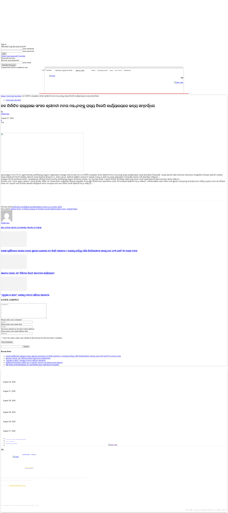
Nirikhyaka (5, 114)
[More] (39, 126)
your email (27, 63)
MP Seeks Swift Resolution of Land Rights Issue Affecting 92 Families (32, 365)
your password (28, 51)
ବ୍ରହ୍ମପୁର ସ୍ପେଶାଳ (13, 96)
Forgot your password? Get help (13, 56)
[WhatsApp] (30, 126)
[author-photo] (6, 221)
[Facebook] (173, 70)
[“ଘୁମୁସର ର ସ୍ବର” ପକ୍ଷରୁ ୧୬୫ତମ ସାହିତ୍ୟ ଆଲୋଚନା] (14, 290)
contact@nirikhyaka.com (17, 485)
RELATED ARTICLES (11, 228)
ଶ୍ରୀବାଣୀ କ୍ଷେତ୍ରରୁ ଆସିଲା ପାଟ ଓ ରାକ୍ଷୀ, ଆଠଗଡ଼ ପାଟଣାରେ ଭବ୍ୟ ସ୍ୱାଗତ (34, 362)
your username (28, 49)
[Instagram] (176, 70)
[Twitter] (178, 70)
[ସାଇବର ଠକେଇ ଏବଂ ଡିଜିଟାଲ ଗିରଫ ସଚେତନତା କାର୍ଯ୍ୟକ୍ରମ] (14, 268)
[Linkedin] (15, 496)
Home (3, 96)
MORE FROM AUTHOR (31, 228)
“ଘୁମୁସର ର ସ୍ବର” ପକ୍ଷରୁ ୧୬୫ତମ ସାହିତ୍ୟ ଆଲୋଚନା (25, 295)
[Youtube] (184, 70)
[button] (183, 90)
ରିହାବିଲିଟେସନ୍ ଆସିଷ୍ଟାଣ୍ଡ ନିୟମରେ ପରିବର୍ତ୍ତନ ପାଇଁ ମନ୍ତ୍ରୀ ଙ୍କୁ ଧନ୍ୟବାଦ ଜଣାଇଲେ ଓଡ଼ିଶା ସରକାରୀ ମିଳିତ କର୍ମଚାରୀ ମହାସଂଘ (44, 378)
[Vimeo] (181, 70)
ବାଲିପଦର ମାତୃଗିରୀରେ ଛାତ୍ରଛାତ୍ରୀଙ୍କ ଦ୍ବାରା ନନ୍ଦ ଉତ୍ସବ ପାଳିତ (37, 207)
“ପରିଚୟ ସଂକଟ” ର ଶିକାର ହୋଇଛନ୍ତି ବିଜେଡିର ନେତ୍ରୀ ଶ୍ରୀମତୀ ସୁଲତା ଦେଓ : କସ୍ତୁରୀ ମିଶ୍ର (43, 209)
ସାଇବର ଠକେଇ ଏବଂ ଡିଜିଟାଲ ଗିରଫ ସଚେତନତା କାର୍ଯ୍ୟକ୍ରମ (27, 273)
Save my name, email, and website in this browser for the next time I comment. (32, 338)
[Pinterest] (22, 126)
